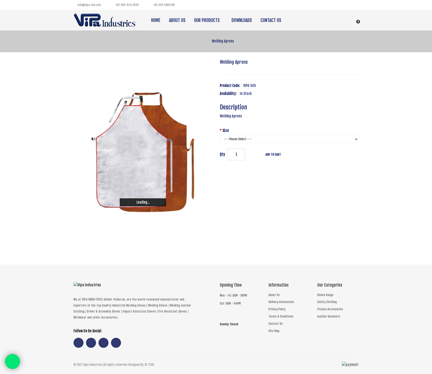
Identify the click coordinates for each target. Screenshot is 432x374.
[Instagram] (343, 5)
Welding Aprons (223, 41)
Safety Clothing (327, 302)
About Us (274, 295)
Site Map (274, 331)
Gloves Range (325, 295)
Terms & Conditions (281, 316)
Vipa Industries (92, 365)
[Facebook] (323, 5)
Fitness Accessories (330, 309)
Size (225, 130)
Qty (222, 154)
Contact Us (275, 324)
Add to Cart (273, 154)
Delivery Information (281, 302)
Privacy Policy (277, 309)
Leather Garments (328, 316)
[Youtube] (353, 5)
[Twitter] (333, 5)
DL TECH (149, 365)
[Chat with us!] (12, 361)
